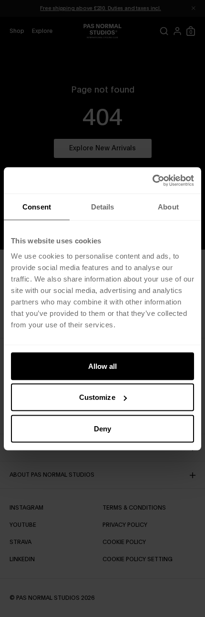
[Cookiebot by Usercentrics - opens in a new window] (152, 180)
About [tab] (168, 207)
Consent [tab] (36, 207)
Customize (97, 397)
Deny (102, 428)
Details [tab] (102, 207)
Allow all (102, 366)
